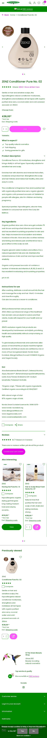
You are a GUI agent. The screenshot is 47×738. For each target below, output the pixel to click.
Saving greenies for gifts (15, 150)
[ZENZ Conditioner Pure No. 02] (12, 565)
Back (6, 15)
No (34, 731)
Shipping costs (12, 121)
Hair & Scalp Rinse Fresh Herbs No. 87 (35, 488)
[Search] (30, 3)
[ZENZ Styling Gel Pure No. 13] (11, 472)
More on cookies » (24, 736)
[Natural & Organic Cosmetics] (13, 3)
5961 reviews (27, 9)
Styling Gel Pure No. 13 (11, 487)
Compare (9, 425)
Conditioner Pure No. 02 (11, 580)
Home (12, 15)
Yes (22, 731)
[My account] (34, 3)
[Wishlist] (39, 3)
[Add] (36, 527)
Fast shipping (10, 147)
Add (25, 129)
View (12, 527)
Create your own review (13, 451)
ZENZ (21, 87)
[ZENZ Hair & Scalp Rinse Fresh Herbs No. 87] (35, 472)
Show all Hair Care (32, 87)
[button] (23, 74)
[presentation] (2, 46)
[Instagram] (24, 687)
